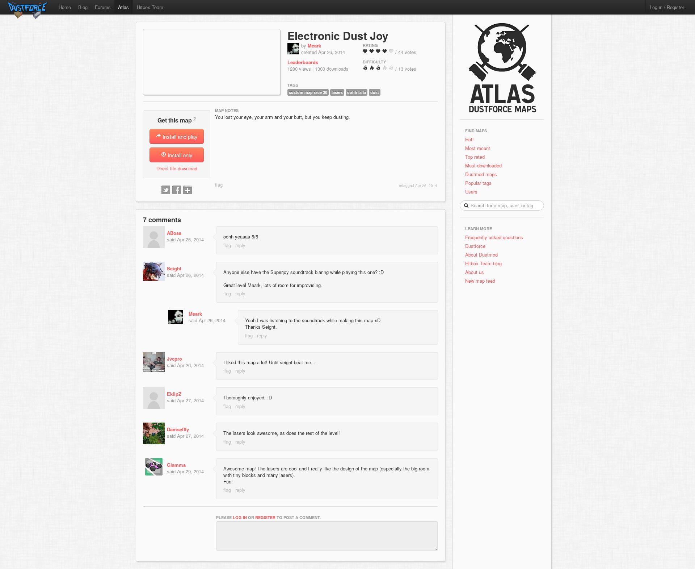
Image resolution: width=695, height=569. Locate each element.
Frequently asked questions (494, 237)
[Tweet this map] (165, 190)
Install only (179, 155)
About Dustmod (481, 254)
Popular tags (478, 182)
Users (471, 191)
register (265, 517)
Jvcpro (174, 358)
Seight (174, 268)
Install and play (179, 136)
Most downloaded (483, 165)
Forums (103, 7)
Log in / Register (667, 7)
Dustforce (475, 245)
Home (65, 7)
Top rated (475, 156)
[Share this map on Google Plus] (187, 190)
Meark (314, 45)
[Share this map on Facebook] (176, 190)
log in (240, 517)
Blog (83, 7)
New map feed (481, 280)
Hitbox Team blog (483, 263)
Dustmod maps (481, 174)
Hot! (469, 139)
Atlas (123, 7)
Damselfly (178, 429)
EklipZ (174, 393)
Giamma (176, 464)
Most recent (477, 148)
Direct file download (176, 168)
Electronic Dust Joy (337, 35)
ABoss (174, 232)
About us (474, 272)
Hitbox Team (150, 7)
